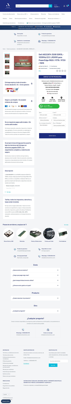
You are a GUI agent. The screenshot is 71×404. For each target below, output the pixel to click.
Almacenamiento (34, 14)
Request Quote (57, 26)
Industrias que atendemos (9, 23)
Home (4, 49)
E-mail (54, 112)
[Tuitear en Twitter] (62, 71)
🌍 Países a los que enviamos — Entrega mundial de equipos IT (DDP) (43, 23)
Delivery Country (43, 117)
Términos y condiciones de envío (11, 352)
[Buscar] (50, 5)
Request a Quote (5, 401)
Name (40, 112)
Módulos (5, 18)
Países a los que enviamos (9, 376)
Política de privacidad (8, 363)
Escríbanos (26, 363)
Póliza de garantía (7, 361)
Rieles (10, 18)
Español (5, 394)
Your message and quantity (45, 123)
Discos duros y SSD (21, 14)
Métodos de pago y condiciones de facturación (10, 366)
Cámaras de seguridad (40, 18)
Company (55, 117)
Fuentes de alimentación (9, 14)
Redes (63, 14)
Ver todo (66, 224)
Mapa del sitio (6, 388)
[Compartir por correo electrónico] (65, 71)
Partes (30, 18)
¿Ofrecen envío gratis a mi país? (22, 285)
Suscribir (53, 365)
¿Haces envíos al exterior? (20, 270)
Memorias (43, 14)
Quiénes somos (6, 373)
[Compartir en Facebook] (57, 71)
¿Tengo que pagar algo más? (21, 275)
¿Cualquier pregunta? (19, 311)
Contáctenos (21, 23)
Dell (40, 70)
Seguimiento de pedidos (9, 385)
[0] (67, 6)
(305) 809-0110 (21, 26)
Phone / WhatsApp (57, 123)
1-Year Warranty (48, 26)
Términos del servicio (8, 355)
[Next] (68, 234)
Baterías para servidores (21, 18)
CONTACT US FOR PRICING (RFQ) (52, 77)
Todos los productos (11, 49)
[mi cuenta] (64, 6)
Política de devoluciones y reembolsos (9, 358)
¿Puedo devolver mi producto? (21, 298)
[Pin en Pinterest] (60, 71)
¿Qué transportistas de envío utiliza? (23, 280)
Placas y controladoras (53, 14)
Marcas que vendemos (53, 18)
